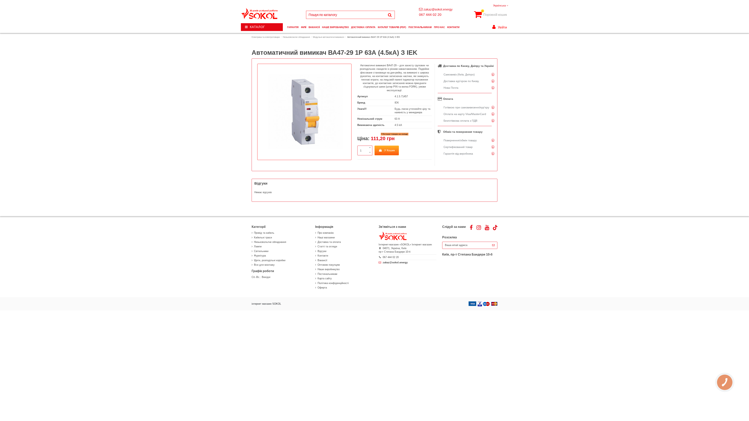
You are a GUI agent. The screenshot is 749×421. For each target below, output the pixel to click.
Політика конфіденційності (333, 283)
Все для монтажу (264, 264)
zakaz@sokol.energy (438, 9)
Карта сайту (325, 278)
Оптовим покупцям (329, 264)
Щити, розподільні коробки (269, 260)
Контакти (323, 255)
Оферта (322, 287)
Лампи (258, 246)
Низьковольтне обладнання (270, 242)
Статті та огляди (327, 246)
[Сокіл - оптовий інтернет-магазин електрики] (260, 13)
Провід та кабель (264, 232)
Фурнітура (260, 255)
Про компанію (326, 232)
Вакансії (322, 260)
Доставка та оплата (329, 242)
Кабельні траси (263, 237)
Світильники (261, 251)
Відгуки (322, 251)
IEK (397, 102)
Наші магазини (326, 237)
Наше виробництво (329, 269)
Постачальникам (327, 273)
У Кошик (389, 150)
